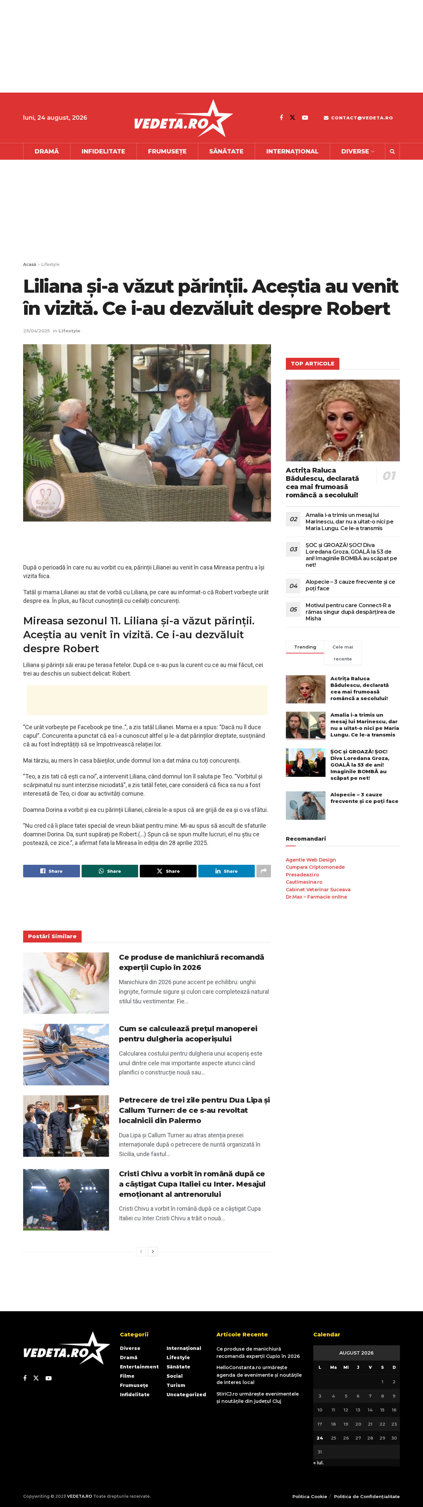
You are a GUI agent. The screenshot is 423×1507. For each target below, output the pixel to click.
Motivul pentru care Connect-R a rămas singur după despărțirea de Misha (350, 612)
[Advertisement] (198, 46)
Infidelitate (103, 151)
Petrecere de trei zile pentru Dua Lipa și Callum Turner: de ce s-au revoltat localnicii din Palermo (194, 1110)
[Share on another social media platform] (263, 871)
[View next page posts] (153, 1251)
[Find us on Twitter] (292, 117)
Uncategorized (186, 1395)
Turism (176, 1385)
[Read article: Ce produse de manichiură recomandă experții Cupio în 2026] (66, 983)
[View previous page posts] (141, 1251)
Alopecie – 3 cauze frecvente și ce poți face (364, 797)
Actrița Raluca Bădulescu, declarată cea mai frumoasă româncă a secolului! (322, 482)
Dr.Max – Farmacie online (316, 897)
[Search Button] (392, 151)
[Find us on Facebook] (281, 117)
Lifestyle (50, 264)
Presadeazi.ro (302, 875)
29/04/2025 (36, 330)
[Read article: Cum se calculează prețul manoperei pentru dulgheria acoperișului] (66, 1054)
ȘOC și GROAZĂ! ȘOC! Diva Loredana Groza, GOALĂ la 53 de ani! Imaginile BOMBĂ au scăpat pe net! (351, 555)
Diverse (355, 151)
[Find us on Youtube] (305, 117)
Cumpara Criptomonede (315, 867)
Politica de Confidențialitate (367, 1496)
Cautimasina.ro (304, 882)
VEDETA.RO (79, 1496)
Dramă (47, 151)
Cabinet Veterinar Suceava (318, 890)
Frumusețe (167, 151)
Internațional (292, 151)
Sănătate (226, 151)
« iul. (318, 1463)
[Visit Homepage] (183, 118)
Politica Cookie (309, 1496)
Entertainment (139, 1367)
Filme (127, 1376)
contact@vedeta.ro (361, 117)
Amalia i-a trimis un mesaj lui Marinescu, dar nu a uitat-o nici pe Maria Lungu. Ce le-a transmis (350, 521)
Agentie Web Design (311, 860)
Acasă (29, 264)
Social (175, 1376)
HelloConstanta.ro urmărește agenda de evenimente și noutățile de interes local (259, 1374)
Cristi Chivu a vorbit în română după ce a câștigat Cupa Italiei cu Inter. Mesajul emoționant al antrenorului (192, 1184)
